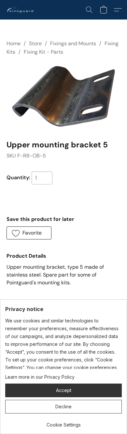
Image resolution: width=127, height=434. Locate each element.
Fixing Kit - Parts (43, 51)
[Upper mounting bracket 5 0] (63, 96)
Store (35, 43)
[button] (20, 10)
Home (14, 43)
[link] (63, 422)
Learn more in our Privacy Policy (40, 377)
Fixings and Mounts (73, 43)
